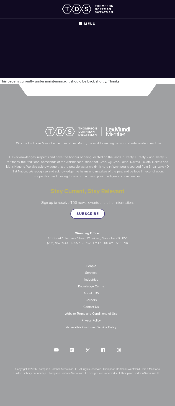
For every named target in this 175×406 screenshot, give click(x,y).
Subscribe (88, 213)
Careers (91, 300)
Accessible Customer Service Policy (91, 327)
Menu (89, 23)
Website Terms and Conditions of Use (91, 313)
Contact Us (91, 306)
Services (91, 272)
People (91, 266)
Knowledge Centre (91, 286)
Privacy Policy (91, 320)
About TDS (91, 293)
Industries (91, 279)
